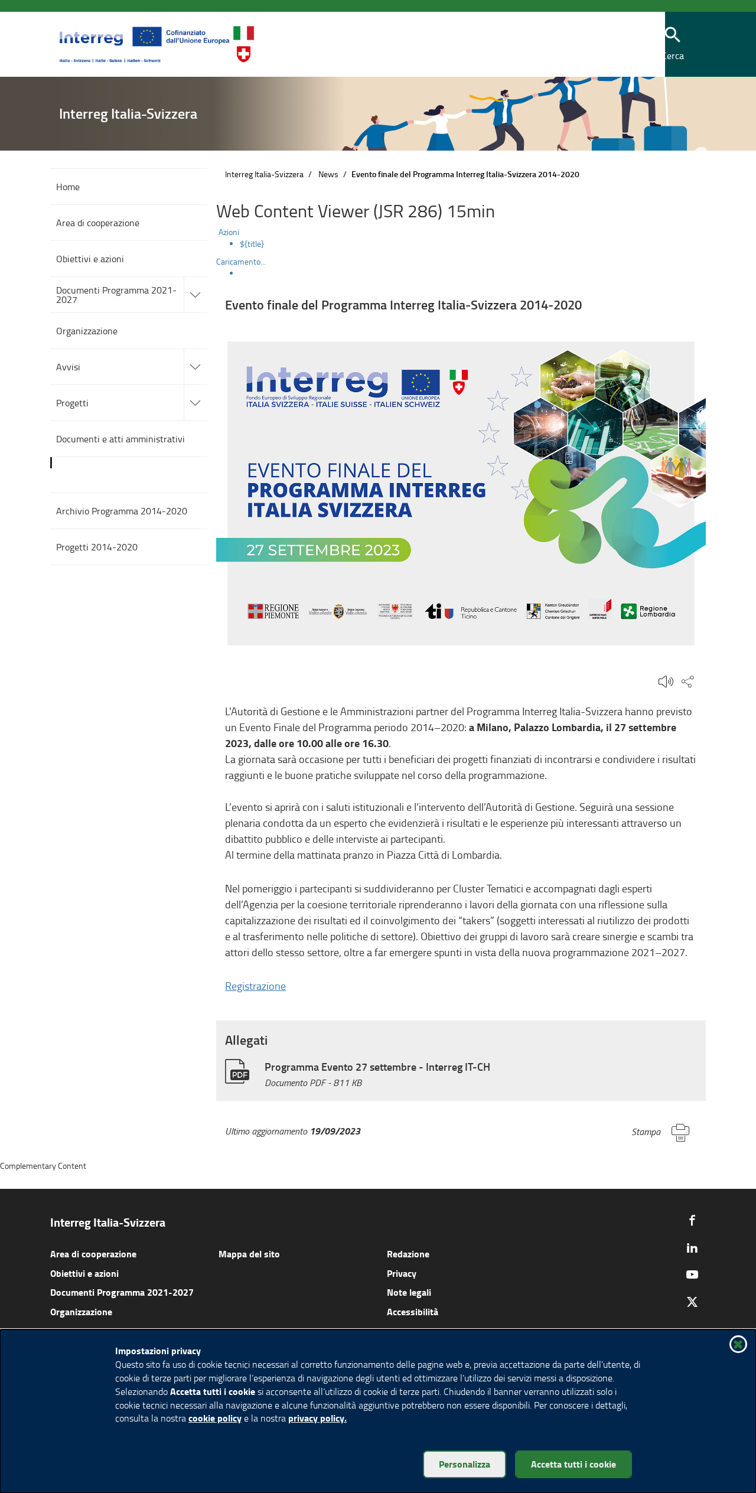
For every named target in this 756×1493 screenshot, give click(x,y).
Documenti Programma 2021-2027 (122, 1292)
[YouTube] (692, 1274)
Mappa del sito (249, 1253)
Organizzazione (81, 1311)
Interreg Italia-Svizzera (264, 174)
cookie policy (215, 1417)
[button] (673, 44)
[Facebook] (692, 1220)
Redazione (408, 1253)
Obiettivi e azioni (84, 1273)
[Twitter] (692, 1301)
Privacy (401, 1273)
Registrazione (255, 986)
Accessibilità (412, 1311)
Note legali (409, 1292)
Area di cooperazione (93, 1253)
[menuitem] (473, 244)
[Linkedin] (692, 1247)
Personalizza (464, 1464)
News (328, 174)
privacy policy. (317, 1417)
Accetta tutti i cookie (573, 1464)
